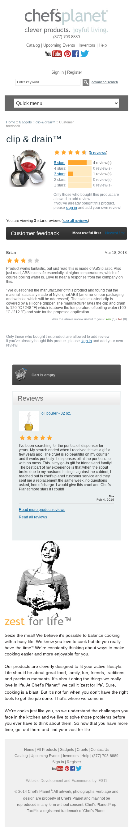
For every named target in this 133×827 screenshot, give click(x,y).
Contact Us (100, 749)
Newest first (115, 233)
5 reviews (98, 152)
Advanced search (105, 82)
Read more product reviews (42, 510)
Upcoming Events (59, 45)
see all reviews (75, 220)
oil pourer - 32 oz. (56, 413)
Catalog (33, 45)
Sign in (57, 72)
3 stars (59, 174)
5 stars (59, 163)
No (120, 319)
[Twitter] (84, 55)
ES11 (102, 781)
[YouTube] (53, 55)
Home (10, 122)
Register (74, 72)
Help (103, 45)
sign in (71, 207)
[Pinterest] (67, 55)
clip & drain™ (45, 122)
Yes (108, 319)
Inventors (87, 45)
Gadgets (25, 122)
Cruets (82, 749)
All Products (47, 749)
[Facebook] (75, 55)
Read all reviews (33, 517)
